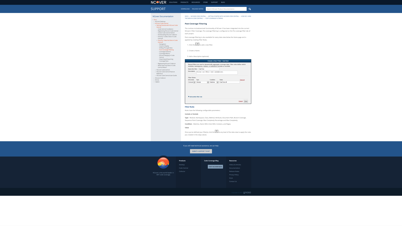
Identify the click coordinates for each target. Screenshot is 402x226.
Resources (196, 2)
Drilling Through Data (165, 48)
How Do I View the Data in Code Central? (168, 41)
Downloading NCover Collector (167, 35)
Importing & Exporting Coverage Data (166, 60)
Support (214, 2)
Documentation (234, 168)
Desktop (182, 165)
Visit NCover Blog (215, 167)
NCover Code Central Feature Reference (166, 72)
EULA (231, 178)
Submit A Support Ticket (201, 151)
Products (184, 2)
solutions (173, 2)
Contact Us (233, 181)
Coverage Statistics (165, 52)
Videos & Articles (235, 165)
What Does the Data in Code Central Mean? (166, 66)
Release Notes (197, 9)
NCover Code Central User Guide (167, 75)
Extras (157, 80)
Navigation (162, 44)
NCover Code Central (161, 23)
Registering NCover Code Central (168, 31)
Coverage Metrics (164, 53)
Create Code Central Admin (166, 33)
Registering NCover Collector (167, 63)
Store (205, 2)
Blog (223, 2)
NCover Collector (160, 78)
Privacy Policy (234, 175)
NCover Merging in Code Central (166, 56)
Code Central (183, 168)
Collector (182, 171)
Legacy (157, 82)
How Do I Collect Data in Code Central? (167, 37)
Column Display (164, 46)
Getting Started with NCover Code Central (167, 26)
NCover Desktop (160, 21)
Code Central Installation (165, 29)
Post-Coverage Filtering (166, 50)
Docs (155, 20)
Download (185, 9)
